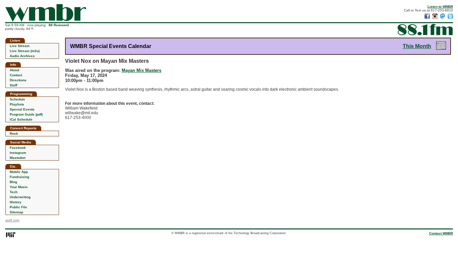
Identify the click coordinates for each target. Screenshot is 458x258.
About (14, 70)
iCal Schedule (21, 119)
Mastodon (17, 158)
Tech (13, 192)
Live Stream (20, 46)
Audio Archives (22, 56)
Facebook (18, 147)
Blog (13, 182)
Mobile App (19, 172)
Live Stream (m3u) (25, 51)
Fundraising (19, 177)
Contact (16, 75)
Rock (14, 133)
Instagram (18, 153)
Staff (13, 85)
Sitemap (16, 212)
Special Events (22, 109)
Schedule (17, 99)
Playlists (17, 104)
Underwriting (20, 197)
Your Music (19, 187)
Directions (18, 80)
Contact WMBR (441, 233)
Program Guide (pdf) (26, 114)
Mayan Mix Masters (141, 70)
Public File (18, 207)
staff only (12, 220)
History (15, 202)
